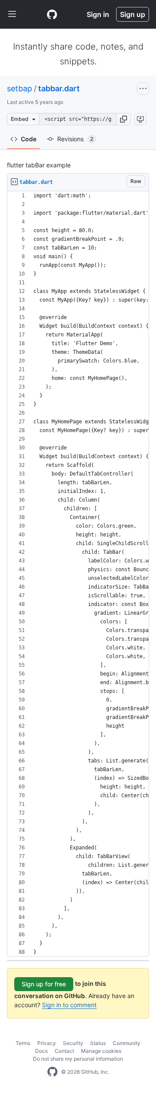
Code (28, 139)
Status (98, 1043)
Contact (64, 1051)
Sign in (98, 14)
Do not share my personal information (78, 1058)
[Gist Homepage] (52, 14)
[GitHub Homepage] (52, 1072)
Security (73, 1043)
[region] (78, 574)
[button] (123, 119)
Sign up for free (44, 984)
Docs (41, 1051)
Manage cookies (101, 1051)
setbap (19, 88)
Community (126, 1043)
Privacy (46, 1043)
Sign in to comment (69, 1004)
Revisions (75, 139)
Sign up (132, 14)
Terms (23, 1043)
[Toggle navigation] (12, 14)
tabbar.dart (59, 88)
